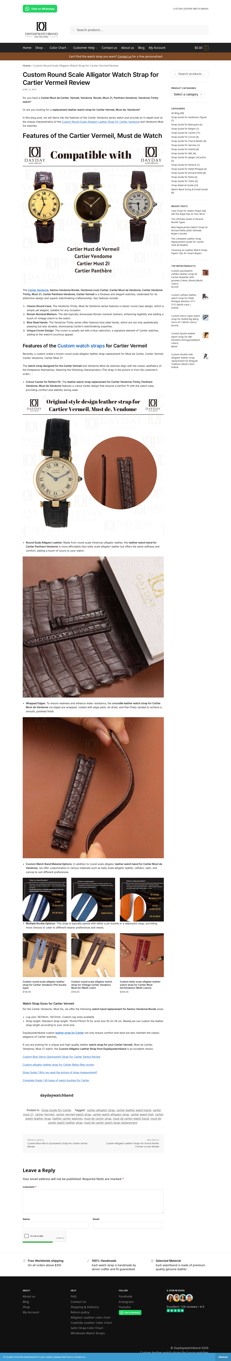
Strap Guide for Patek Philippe (187, 168)
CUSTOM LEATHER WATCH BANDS (190, 8)
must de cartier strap (97, 1118)
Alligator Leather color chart (91, 1317)
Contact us (124, 56)
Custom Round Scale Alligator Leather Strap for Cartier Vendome (101, 121)
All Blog (175, 113)
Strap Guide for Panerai (183, 164)
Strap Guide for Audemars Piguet (189, 117)
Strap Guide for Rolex (182, 176)
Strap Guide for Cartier (56, 1110)
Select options (44, 998)
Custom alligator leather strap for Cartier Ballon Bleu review (58, 1064)
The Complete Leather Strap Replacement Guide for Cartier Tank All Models (187, 242)
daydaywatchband (56, 1095)
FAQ (74, 1296)
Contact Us (78, 1302)
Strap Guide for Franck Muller (187, 140)
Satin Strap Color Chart (87, 1328)
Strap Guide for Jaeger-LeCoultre (188, 157)
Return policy (80, 1312)
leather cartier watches (67, 1118)
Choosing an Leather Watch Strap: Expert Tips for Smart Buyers (189, 252)
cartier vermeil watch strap (73, 1114)
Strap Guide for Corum (183, 136)
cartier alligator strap (101, 1110)
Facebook (125, 1296)
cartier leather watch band (133, 1110)
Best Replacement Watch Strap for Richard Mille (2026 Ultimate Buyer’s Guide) (189, 230)
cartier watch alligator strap (111, 1114)
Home (26, 65)
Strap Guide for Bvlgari (183, 128)
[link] (182, 1307)
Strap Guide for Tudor (182, 181)
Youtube (125, 1307)
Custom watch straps (81, 346)
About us (29, 1296)
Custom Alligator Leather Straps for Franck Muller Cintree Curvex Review (132, 1145)
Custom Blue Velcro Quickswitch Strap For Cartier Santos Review (61, 1056)
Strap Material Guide (182, 185)
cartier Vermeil (44, 1114)
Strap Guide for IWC (182, 153)
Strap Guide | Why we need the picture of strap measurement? (60, 1072)
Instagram (126, 1302)
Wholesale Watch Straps (88, 1333)
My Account (31, 1312)
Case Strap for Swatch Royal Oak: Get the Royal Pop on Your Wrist (188, 212)
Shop (26, 1307)
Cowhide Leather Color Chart (91, 1323)
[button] (201, 47)
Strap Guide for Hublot (183, 149)
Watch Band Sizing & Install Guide (189, 189)
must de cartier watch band (131, 1118)
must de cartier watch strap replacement (110, 1123)
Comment (30, 1186)
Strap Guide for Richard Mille (186, 172)
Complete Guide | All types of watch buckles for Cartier (56, 1080)
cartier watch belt (142, 1114)
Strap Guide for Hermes (184, 145)
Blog (26, 1302)
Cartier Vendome (38, 290)
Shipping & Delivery (85, 1307)
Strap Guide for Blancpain (185, 124)
